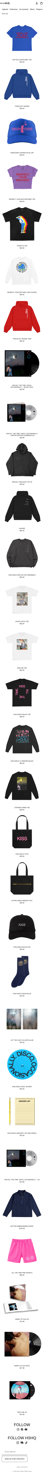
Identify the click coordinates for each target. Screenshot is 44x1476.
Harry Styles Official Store (24, 1471)
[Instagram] (18, 1429)
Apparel (5, 9)
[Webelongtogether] (22, 1442)
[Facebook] (22, 1429)
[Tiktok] (26, 1442)
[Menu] (3, 3)
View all (5, 14)
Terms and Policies (22, 1467)
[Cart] (41, 3)
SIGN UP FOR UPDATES (14, 1459)
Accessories (24, 9)
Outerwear (14, 9)
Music (32, 9)
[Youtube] (25, 1429)
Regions (39, 9)
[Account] (36, 3)
